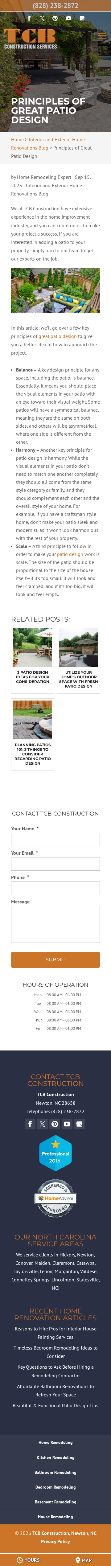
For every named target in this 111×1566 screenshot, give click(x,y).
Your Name (25, 828)
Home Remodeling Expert (44, 177)
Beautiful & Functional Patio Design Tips (55, 1405)
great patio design (58, 336)
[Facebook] (29, 18)
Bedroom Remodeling (55, 1487)
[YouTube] (55, 18)
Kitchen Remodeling (56, 1457)
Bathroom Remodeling (55, 1472)
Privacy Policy (55, 1541)
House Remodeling (55, 1516)
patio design (70, 554)
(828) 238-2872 (55, 5)
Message (20, 901)
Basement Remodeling (55, 1502)
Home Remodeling (56, 1442)
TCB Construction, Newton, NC (64, 1533)
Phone (20, 877)
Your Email (24, 853)
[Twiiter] (42, 18)
